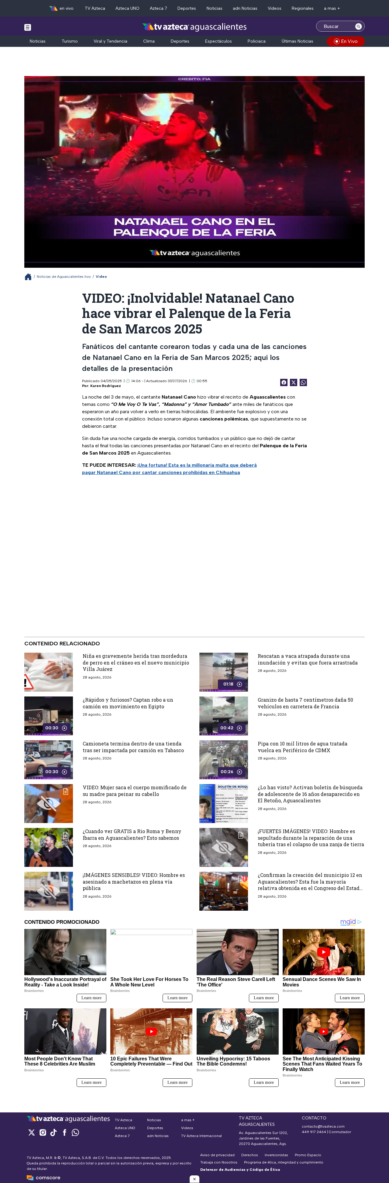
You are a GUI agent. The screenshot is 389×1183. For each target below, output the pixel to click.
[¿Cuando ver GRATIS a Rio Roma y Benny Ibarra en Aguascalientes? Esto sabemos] (48, 847)
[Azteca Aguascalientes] (194, 27)
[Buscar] (358, 26)
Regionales (303, 8)
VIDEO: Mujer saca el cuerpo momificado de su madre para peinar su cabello (135, 790)
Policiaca (257, 41)
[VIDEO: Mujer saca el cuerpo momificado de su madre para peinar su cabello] (48, 803)
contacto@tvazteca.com (323, 1126)
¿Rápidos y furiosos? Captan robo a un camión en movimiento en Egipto (128, 703)
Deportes (186, 8)
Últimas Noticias (297, 41)
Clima (149, 41)
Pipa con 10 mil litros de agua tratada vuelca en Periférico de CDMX (302, 746)
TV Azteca (95, 8)
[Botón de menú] (27, 27)
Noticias (214, 8)
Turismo (70, 41)
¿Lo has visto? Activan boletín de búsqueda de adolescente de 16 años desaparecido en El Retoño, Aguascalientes (310, 794)
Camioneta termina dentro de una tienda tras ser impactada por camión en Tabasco (133, 746)
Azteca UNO (127, 8)
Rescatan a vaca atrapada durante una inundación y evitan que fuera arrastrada (308, 659)
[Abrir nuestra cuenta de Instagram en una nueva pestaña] (42, 1132)
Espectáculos (218, 41)
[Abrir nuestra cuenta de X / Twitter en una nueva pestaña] (31, 1132)
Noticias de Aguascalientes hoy (64, 276)
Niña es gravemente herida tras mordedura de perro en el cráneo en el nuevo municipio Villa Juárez (136, 662)
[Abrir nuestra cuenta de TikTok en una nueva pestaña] (53, 1132)
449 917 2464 (314, 1132)
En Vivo (349, 41)
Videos (274, 8)
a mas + (332, 8)
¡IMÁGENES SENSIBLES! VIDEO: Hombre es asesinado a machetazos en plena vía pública (134, 881)
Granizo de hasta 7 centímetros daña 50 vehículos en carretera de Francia (305, 703)
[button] (194, 1179)
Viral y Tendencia (110, 41)
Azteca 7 (158, 8)
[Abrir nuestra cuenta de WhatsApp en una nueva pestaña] (75, 1132)
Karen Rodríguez (105, 386)
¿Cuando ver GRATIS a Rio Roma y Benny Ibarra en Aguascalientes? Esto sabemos (132, 834)
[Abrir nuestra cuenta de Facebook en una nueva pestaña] (64, 1132)
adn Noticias (245, 8)
